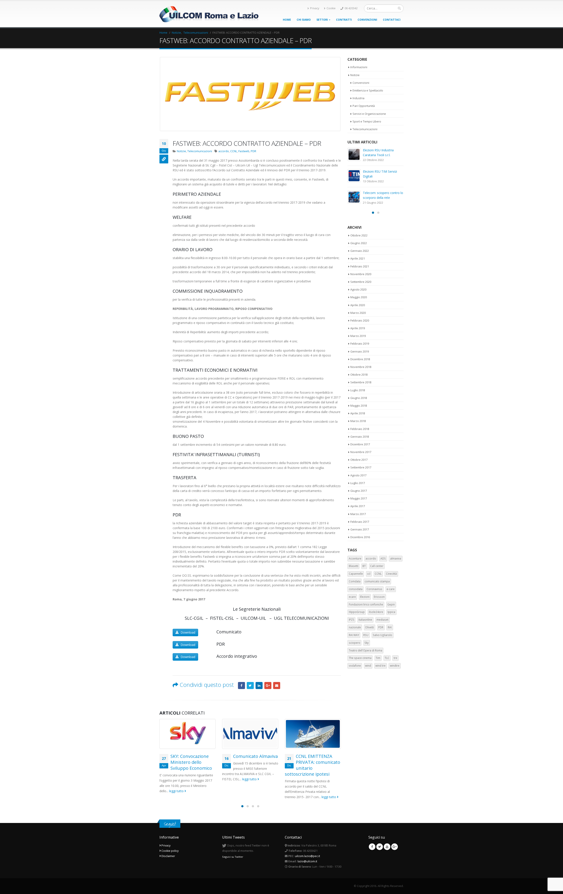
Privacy (314, 8)
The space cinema (360, 658)
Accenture (355, 558)
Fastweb (243, 151)
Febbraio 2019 (359, 344)
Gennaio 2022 (359, 251)
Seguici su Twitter (232, 856)
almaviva (395, 558)
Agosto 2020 (358, 289)
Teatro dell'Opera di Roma (365, 650)
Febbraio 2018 (359, 429)
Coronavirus (374, 589)
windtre (394, 665)
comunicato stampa (377, 581)
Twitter (250, 685)
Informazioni (358, 67)
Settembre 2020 (360, 282)
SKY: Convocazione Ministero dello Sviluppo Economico (191, 762)
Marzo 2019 (358, 336)
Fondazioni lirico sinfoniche (366, 604)
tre (395, 658)
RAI (390, 627)
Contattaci (391, 20)
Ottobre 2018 (358, 375)
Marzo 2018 (358, 421)
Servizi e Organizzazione (369, 114)
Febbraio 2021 (359, 266)
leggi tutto (177, 791)
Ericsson (379, 597)
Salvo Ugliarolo (382, 635)
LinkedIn (259, 685)
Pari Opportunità (364, 106)
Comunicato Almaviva (255, 756)
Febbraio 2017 (359, 522)
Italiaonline (365, 620)
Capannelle (356, 574)
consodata (355, 589)
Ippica (391, 612)
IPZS (351, 620)
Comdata (354, 581)
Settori (322, 20)
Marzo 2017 (358, 514)
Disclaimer (168, 856)
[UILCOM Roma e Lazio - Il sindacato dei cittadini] (208, 14)
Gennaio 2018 (359, 437)
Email (276, 685)
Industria (358, 98)
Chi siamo (304, 20)
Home (287, 20)
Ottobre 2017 (358, 460)
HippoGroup (357, 612)
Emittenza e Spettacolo (368, 90)
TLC (387, 658)
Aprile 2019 (357, 328)
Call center (376, 566)
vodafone (355, 665)
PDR (253, 151)
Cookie (331, 8)
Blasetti (353, 566)
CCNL (233, 151)
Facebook (241, 685)
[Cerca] (399, 8)
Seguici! (170, 824)
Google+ (267, 685)
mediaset (382, 620)
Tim (378, 658)
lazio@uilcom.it (307, 861)
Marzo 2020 (358, 313)
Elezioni (364, 597)
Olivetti (369, 627)
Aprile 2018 (357, 413)
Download (187, 632)
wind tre (380, 665)
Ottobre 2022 (358, 235)
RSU (365, 635)
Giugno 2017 (358, 491)
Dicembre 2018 (360, 359)
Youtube (387, 846)
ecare (352, 597)
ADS (383, 558)
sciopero (354, 643)
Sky (366, 643)
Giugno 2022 (358, 243)
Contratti (344, 20)
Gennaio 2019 (359, 351)
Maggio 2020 (358, 297)
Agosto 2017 (358, 475)
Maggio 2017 (358, 498)
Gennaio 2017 (359, 529)
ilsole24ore (376, 612)
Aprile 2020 (357, 305)
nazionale (355, 627)
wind (368, 665)
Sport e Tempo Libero (367, 121)
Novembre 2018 (360, 367)
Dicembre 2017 (360, 444)
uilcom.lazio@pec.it (307, 856)
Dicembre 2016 (360, 537)
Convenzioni (367, 20)
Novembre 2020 (360, 274)
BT (364, 566)
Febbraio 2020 (359, 320)
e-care (391, 589)
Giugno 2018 (358, 398)
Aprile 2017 (357, 506)
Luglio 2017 (357, 483)
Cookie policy (170, 851)
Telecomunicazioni (199, 151)
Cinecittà (391, 574)
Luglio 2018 (357, 390)
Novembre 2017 (360, 452)
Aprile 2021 (357, 258)
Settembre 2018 (360, 382)
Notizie (181, 151)
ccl (368, 574)
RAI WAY (354, 635)
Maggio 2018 (358, 406)
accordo (223, 151)
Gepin (391, 604)
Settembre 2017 (360, 467)
